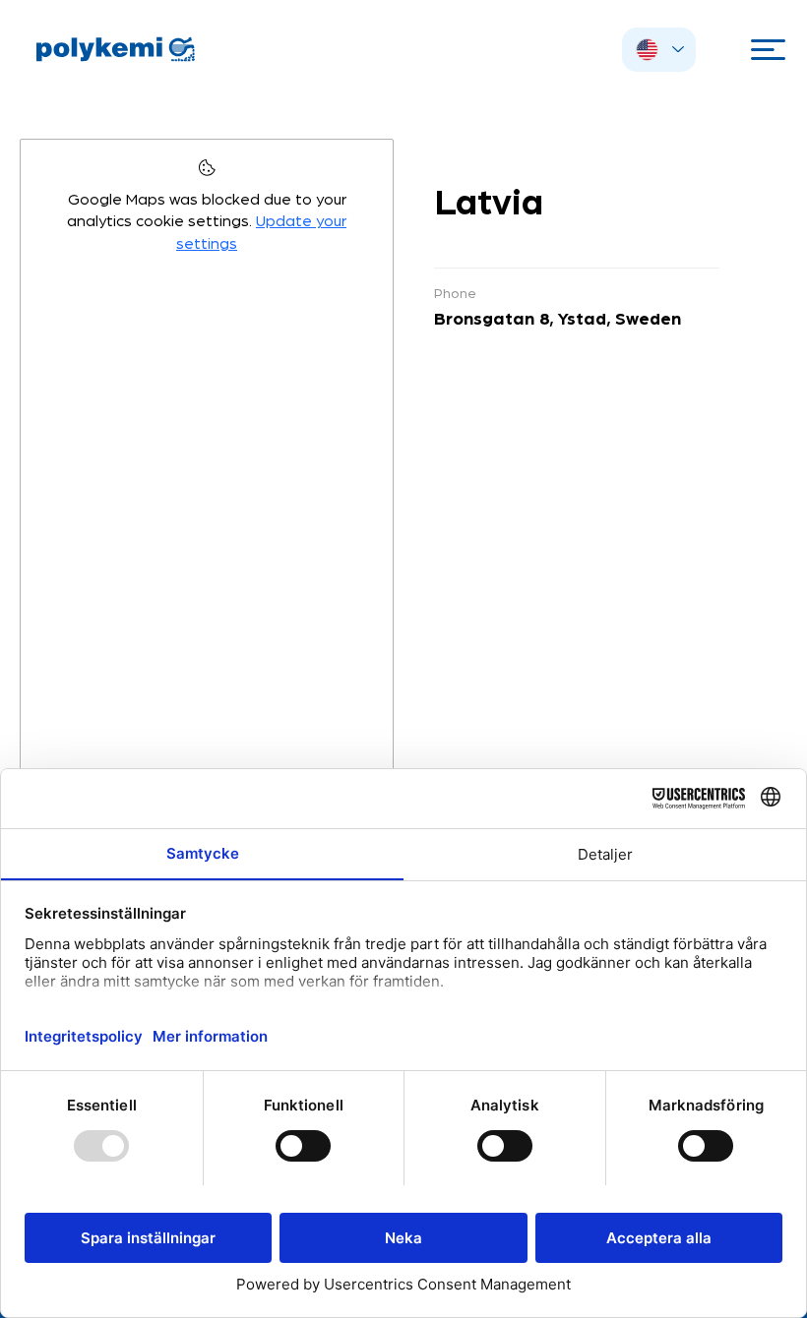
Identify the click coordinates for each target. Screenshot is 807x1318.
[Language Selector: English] (659, 50)
